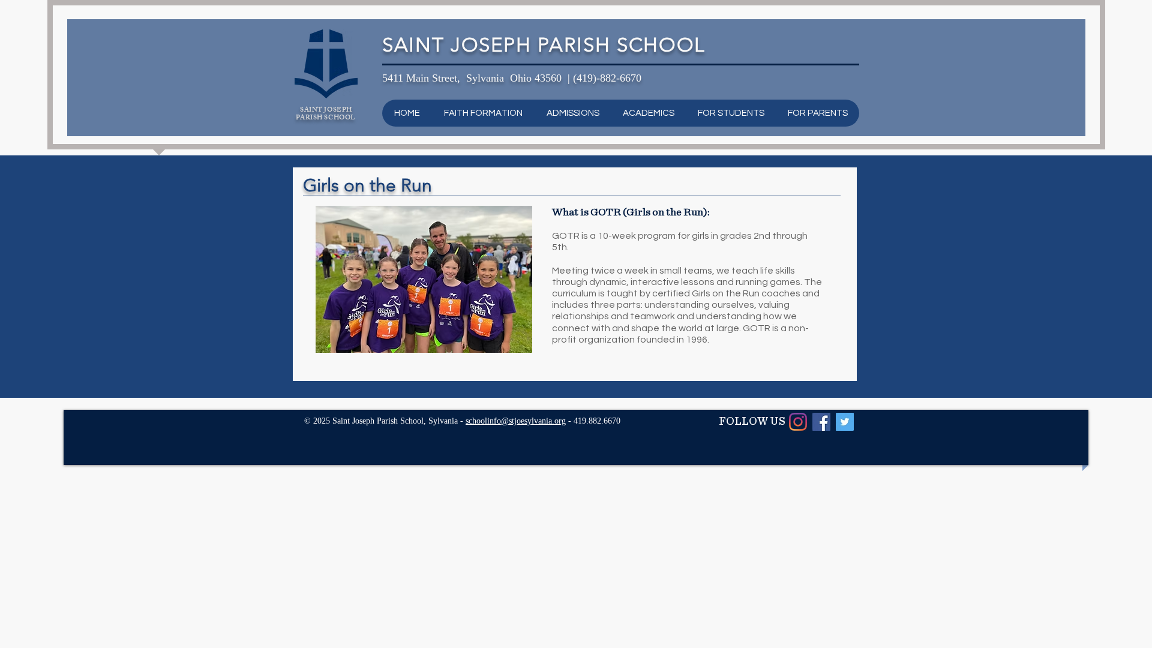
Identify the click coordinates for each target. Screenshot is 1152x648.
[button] (482, 113)
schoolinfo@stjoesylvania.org (516, 420)
